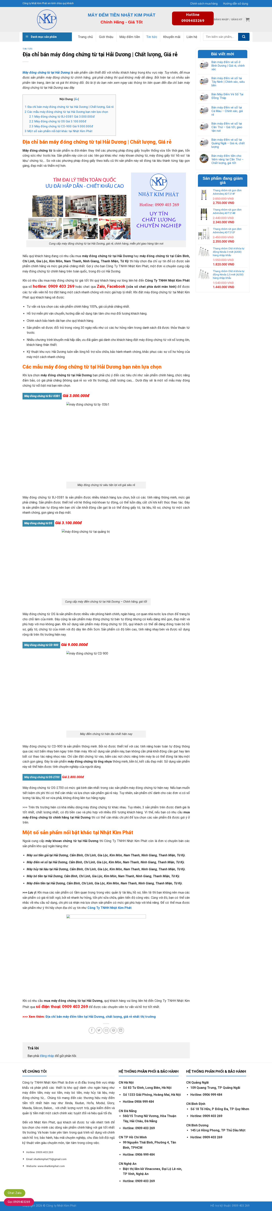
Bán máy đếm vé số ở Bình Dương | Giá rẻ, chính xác (228, 65)
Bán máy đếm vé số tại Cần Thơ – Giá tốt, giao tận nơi (226, 127)
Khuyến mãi (171, 37)
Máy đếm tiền (129, 37)
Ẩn (76, 99)
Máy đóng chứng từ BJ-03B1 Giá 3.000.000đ (62, 116)
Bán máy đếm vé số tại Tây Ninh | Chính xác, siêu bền (228, 81)
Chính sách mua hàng (204, 3)
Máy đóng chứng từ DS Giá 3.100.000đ (57, 121)
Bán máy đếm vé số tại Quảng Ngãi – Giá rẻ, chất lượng (228, 143)
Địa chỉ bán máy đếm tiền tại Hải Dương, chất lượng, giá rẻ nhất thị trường (100, 1017)
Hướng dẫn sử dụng (235, 3)
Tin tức (151, 37)
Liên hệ (192, 37)
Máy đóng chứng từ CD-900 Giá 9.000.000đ (61, 126)
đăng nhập (47, 1056)
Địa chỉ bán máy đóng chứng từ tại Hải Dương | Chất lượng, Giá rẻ (69, 107)
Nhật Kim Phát (66, 1205)
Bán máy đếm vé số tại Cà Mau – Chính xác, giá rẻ (227, 111)
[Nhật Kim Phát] (47, 19)
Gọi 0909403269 (19, 1202)
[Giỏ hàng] (247, 19)
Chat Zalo (15, 1193)
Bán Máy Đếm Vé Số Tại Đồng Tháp (227, 96)
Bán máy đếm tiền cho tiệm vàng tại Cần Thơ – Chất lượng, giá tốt (227, 159)
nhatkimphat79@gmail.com (50, 1159)
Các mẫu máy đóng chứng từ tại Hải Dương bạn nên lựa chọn (66, 112)
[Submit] (243, 37)
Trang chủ (85, 37)
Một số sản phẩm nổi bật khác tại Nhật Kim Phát (58, 131)
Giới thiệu (106, 37)
